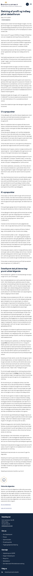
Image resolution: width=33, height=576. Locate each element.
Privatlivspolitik (7, 542)
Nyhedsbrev (6, 561)
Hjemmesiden (7, 540)
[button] (31, 4)
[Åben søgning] (27, 4)
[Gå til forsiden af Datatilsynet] (12, 4)
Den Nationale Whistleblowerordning (13, 564)
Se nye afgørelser (6, 505)
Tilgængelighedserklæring (10, 545)
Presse (5, 537)
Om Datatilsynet (7, 534)
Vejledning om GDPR (9, 553)
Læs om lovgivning (6, 508)
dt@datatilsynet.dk (7, 526)
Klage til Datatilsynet (9, 556)
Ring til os (5, 558)
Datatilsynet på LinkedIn (12, 572)
